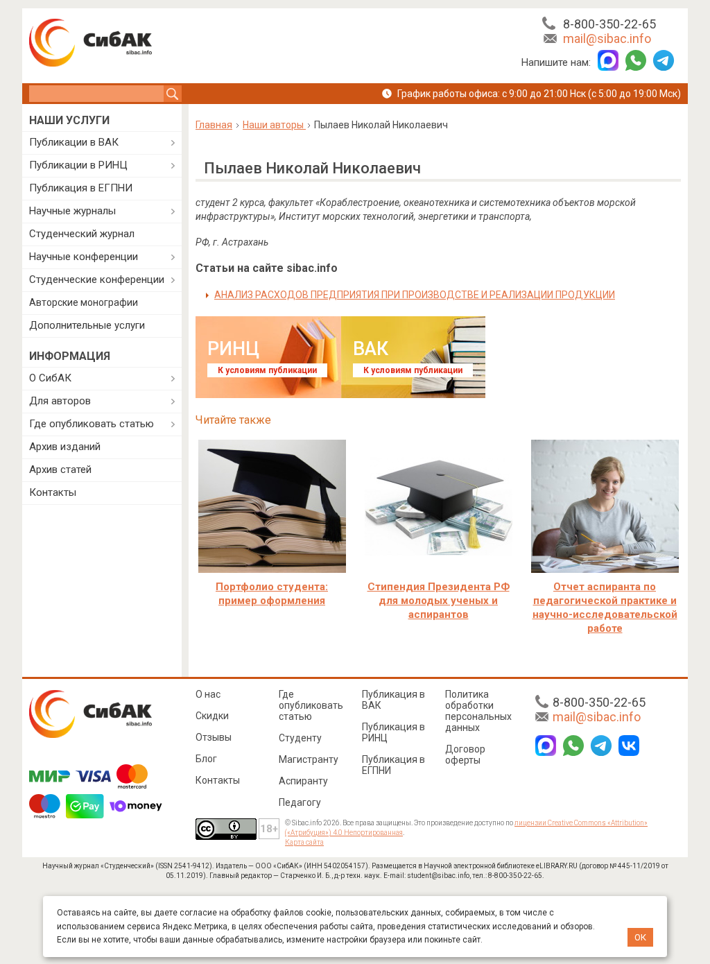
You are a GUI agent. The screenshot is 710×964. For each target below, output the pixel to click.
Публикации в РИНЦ (78, 165)
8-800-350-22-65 (609, 24)
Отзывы (214, 737)
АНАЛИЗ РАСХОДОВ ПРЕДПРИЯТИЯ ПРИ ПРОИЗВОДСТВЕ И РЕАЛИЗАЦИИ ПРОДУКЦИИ (414, 294)
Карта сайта (304, 842)
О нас (208, 694)
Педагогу (300, 802)
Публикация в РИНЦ (393, 732)
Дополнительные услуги (87, 325)
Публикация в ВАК (393, 700)
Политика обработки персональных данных (478, 711)
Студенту (300, 737)
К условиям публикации (267, 370)
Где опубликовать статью (91, 424)
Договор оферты (465, 754)
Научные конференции (83, 256)
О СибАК (50, 378)
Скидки (212, 715)
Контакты (52, 492)
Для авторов (60, 401)
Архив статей (60, 469)
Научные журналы (72, 211)
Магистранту (308, 759)
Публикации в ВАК (74, 142)
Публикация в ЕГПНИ (80, 188)
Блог (206, 758)
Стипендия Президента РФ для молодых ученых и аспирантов (438, 600)
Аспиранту (303, 780)
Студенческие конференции (96, 279)
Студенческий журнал (82, 233)
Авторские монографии (83, 302)
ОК (640, 937)
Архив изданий (65, 446)
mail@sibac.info (607, 38)
